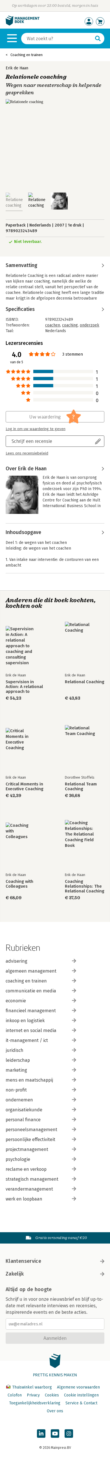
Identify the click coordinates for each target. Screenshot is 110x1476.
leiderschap (18, 1060)
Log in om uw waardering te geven (35, 429)
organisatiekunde (24, 1109)
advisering (16, 961)
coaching (70, 325)
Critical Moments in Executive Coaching (24, 786)
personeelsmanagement (31, 1129)
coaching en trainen (26, 981)
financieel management (31, 1010)
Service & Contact (81, 1403)
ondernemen (19, 1100)
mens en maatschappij (29, 1080)
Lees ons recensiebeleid (27, 453)
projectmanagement (27, 1149)
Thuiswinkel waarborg (32, 1387)
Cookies (52, 1395)
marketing (16, 1070)
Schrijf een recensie (32, 441)
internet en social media (31, 1030)
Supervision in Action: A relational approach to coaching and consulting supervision (24, 687)
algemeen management (31, 971)
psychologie (18, 1159)
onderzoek (89, 325)
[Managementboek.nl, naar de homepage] (22, 24)
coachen (52, 325)
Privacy (33, 1395)
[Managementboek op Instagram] (69, 1433)
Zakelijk (15, 1274)
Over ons (55, 1411)
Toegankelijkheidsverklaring (34, 1403)
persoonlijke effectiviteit (30, 1139)
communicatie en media (31, 991)
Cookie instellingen (81, 1395)
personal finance (23, 1119)
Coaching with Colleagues (19, 884)
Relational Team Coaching (81, 786)
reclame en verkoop (26, 1169)
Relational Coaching (84, 682)
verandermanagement (29, 1189)
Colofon (15, 1395)
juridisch (14, 1050)
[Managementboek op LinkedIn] (41, 1433)
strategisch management (32, 1179)
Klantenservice (23, 1261)
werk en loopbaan (24, 1199)
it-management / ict (27, 1040)
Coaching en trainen (26, 55)
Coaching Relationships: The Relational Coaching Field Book (84, 886)
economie (16, 1000)
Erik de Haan (17, 68)
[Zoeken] (98, 38)
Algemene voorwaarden (78, 1387)
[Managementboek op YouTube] (55, 1433)
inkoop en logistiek (25, 1020)
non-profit (16, 1090)
